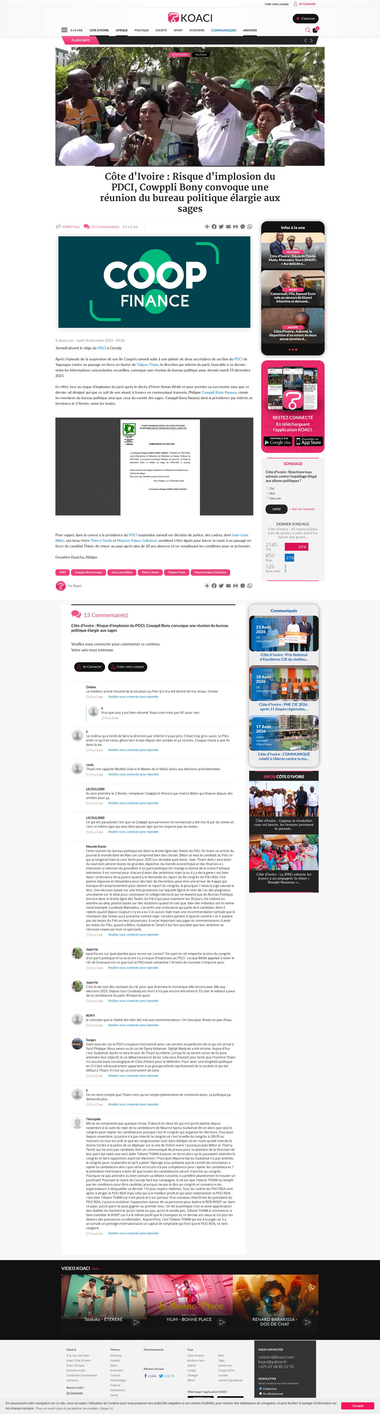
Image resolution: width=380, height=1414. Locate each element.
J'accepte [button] (357, 1405)
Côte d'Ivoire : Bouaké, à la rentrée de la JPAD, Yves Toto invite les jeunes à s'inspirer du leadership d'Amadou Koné (188, 40)
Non (272, 493)
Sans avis (275, 498)
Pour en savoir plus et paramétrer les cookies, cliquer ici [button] (74, 1408)
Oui (272, 488)
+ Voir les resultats (302, 509)
